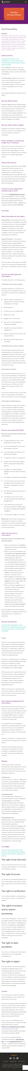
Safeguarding (13, 1061)
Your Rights (8, 49)
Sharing (3, 49)
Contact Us (14, 1055)
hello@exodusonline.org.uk (17, 194)
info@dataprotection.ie (15, 1041)
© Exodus (5, 1061)
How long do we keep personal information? (15, 48)
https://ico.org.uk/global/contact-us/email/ (13, 1026)
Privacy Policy (21, 1061)
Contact (13, 49)
